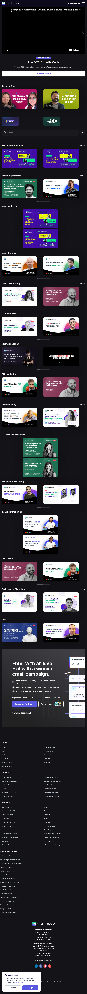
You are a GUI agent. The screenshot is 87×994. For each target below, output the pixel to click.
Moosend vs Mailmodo (8, 886)
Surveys (4, 788)
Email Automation (50, 788)
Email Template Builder (51, 777)
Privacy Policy (44, 981)
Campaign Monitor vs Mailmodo (10, 905)
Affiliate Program (7, 766)
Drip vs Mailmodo (6, 893)
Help (3, 751)
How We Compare (8, 851)
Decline (13, 988)
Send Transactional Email (52, 781)
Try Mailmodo (74, 3)
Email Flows (6, 818)
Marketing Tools (49, 826)
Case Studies (6, 845)
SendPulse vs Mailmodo (8, 890)
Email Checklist (7, 826)
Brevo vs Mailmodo (6, 875)
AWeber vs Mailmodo (7, 901)
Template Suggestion (51, 796)
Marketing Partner (8, 762)
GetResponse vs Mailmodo (9, 897)
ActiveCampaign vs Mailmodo (10, 860)
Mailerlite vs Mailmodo (7, 871)
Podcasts (47, 815)
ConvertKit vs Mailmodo (8, 912)
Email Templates (7, 815)
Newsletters (48, 822)
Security (47, 759)
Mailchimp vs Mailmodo (8, 856)
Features (5, 755)
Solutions (47, 762)
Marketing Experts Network (53, 833)
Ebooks (46, 811)
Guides (46, 807)
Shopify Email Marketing (10, 792)
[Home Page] (11, 3)
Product (5, 773)
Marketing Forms (49, 830)
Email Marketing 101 (8, 811)
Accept (30, 988)
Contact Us (48, 755)
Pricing (4, 747)
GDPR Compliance (50, 747)
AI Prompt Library (50, 841)
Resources (7, 802)
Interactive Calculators (51, 837)
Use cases (5, 841)
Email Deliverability (8, 796)
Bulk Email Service (50, 785)
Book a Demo (48, 751)
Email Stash (5, 830)
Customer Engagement (9, 781)
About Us (5, 759)
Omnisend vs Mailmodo (8, 878)
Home (4, 743)
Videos (46, 818)
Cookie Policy (56, 981)
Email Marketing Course (10, 833)
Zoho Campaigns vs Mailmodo (10, 882)
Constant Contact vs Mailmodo (10, 863)
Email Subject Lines (8, 822)
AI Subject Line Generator (10, 837)
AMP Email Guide (7, 807)
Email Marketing (7, 777)
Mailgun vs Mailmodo (7, 909)
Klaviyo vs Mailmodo (7, 867)
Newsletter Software (51, 792)
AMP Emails (6, 785)
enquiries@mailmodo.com (43, 960)
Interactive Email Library (52, 845)
